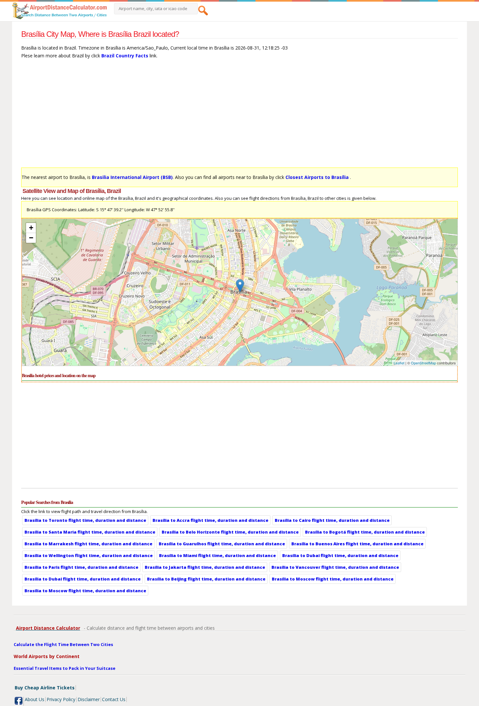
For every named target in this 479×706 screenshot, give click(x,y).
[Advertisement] (216, 116)
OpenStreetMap (423, 362)
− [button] (31, 238)
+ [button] (31, 228)
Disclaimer (89, 699)
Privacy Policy (61, 699)
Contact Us (113, 699)
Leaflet (399, 362)
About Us (34, 699)
